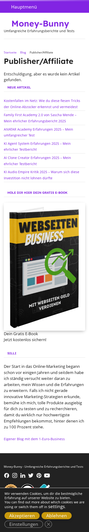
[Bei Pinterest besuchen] (39, 475)
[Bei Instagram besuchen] (15, 475)
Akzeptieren (22, 515)
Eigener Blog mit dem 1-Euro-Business (34, 439)
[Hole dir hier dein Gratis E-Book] (44, 267)
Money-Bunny (40, 23)
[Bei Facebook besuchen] (6, 475)
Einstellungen (23, 524)
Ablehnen (56, 515)
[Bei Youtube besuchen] (47, 475)
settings (56, 506)
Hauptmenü (24, 7)
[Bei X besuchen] (31, 475)
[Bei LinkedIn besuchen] (23, 475)
